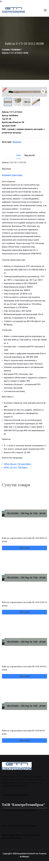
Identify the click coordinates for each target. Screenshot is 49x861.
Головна (6, 49)
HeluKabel (6, 175)
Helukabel (15, 49)
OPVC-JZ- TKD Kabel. (16, 467)
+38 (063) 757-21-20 (28, 810)
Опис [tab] (18, 155)
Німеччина (17, 175)
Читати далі (24, 548)
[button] (43, 91)
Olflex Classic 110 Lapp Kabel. (17, 464)
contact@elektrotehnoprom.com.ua (21, 826)
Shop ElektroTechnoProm (27, 854)
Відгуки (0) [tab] (29, 155)
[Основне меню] (45, 10)
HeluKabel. (14, 115)
